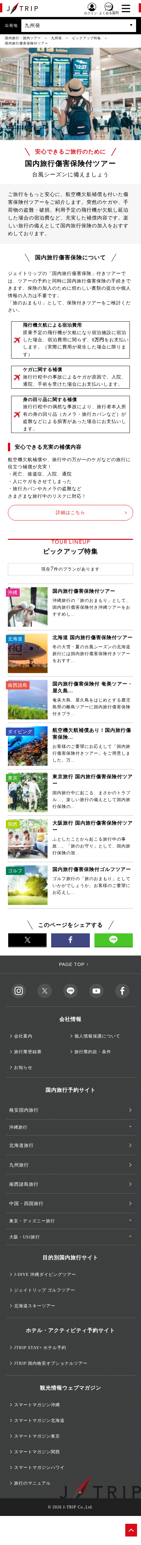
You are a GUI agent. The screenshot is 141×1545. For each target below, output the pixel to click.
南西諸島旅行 (24, 1184)
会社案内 (23, 1036)
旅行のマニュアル (32, 1483)
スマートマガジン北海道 (39, 1420)
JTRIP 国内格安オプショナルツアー (51, 1363)
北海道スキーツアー (34, 1305)
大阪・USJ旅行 (24, 1236)
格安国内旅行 (24, 1110)
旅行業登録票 (28, 1051)
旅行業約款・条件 (92, 1051)
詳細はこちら (70, 512)
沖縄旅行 (18, 1127)
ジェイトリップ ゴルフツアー (44, 1290)
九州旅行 (19, 1165)
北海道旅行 (21, 1145)
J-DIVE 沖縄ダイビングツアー (45, 1274)
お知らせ (23, 1067)
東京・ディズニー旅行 (32, 1220)
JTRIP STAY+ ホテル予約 (40, 1347)
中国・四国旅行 (26, 1203)
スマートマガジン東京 (37, 1436)
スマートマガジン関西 (37, 1451)
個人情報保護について (97, 1036)
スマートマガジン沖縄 (37, 1404)
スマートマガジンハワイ (39, 1467)
